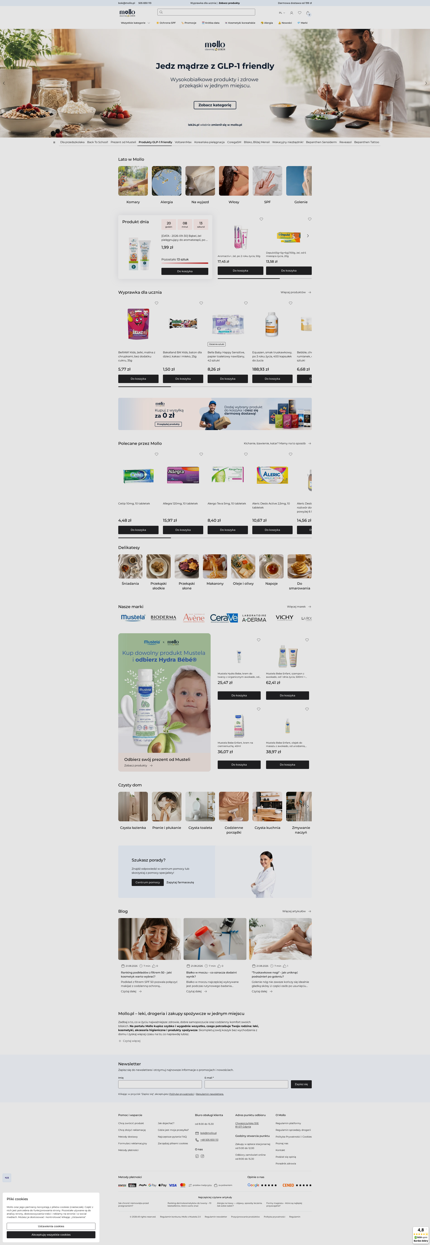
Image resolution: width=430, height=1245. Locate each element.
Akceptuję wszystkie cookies (51, 1234)
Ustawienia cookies (51, 1226)
